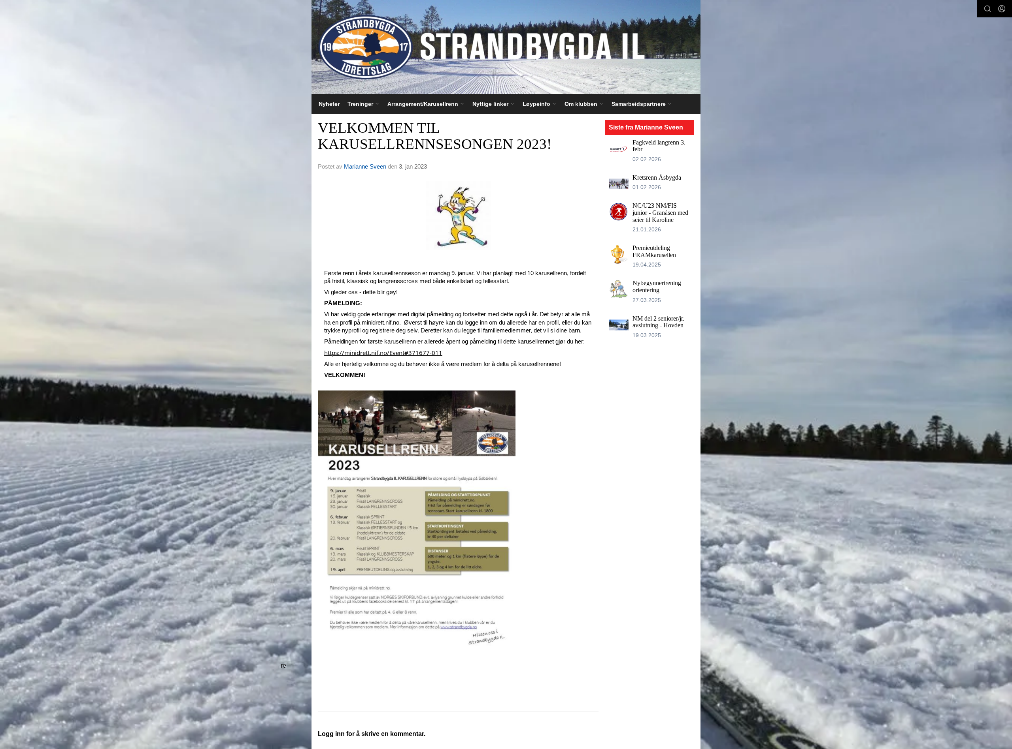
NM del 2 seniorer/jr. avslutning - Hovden (658, 322)
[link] (458, 520)
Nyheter (329, 104)
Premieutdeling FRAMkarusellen (654, 251)
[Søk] (987, 9)
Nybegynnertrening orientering (656, 286)
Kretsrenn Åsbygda (656, 177)
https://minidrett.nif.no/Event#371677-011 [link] (383, 353)
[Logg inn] (1002, 9)
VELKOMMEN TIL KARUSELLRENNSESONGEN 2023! (434, 136)
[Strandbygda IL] (506, 47)
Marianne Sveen (365, 166)
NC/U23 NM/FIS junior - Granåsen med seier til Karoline (660, 212)
